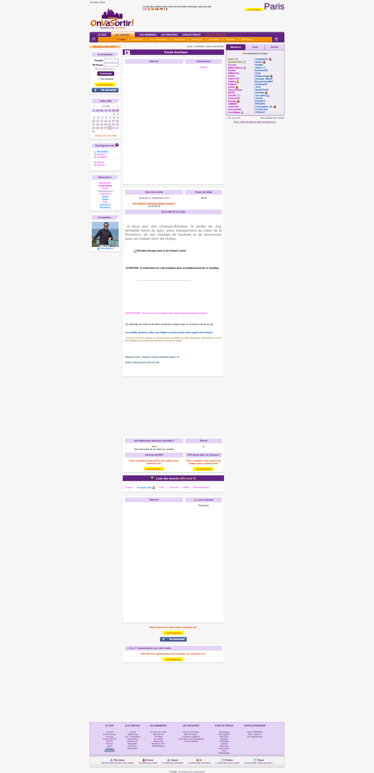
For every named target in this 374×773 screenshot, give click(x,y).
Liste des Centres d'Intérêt (190, 739)
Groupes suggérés (191, 736)
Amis (255, 47)
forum (281, 118)
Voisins (275, 47)
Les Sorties (122, 35)
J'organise (224, 741)
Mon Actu (224, 736)
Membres (235, 47)
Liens (109, 746)
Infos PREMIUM (254, 732)
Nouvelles (214, 39)
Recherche (197, 39)
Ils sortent (158, 739)
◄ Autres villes (97, 2)
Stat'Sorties (247, 39)
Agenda (224, 739)
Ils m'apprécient (254, 736)
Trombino (158, 736)
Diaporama (179, 39)
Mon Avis (224, 746)
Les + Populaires (158, 39)
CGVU (109, 741)
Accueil (109, 732)
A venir (121, 39)
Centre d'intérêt (191, 741)
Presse (109, 743)
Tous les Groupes (190, 732)
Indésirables (224, 753)
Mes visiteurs (254, 734)
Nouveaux (158, 741)
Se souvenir (107, 79)
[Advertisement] (213, 20)
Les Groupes (169, 34)
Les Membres (148, 34)
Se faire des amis (158, 732)
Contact (109, 748)
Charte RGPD (109, 739)
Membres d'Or (158, 743)
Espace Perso (191, 34)
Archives (230, 39)
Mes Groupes (190, 734)
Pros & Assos (109, 734)
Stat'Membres (158, 746)
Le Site (102, 34)
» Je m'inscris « (254, 9)
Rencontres (224, 748)
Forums (109, 736)
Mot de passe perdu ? (105, 69)
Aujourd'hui (137, 39)
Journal (224, 743)
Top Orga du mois (104, 145)
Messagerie (224, 734)
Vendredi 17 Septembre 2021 (154, 198)
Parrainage (224, 732)
